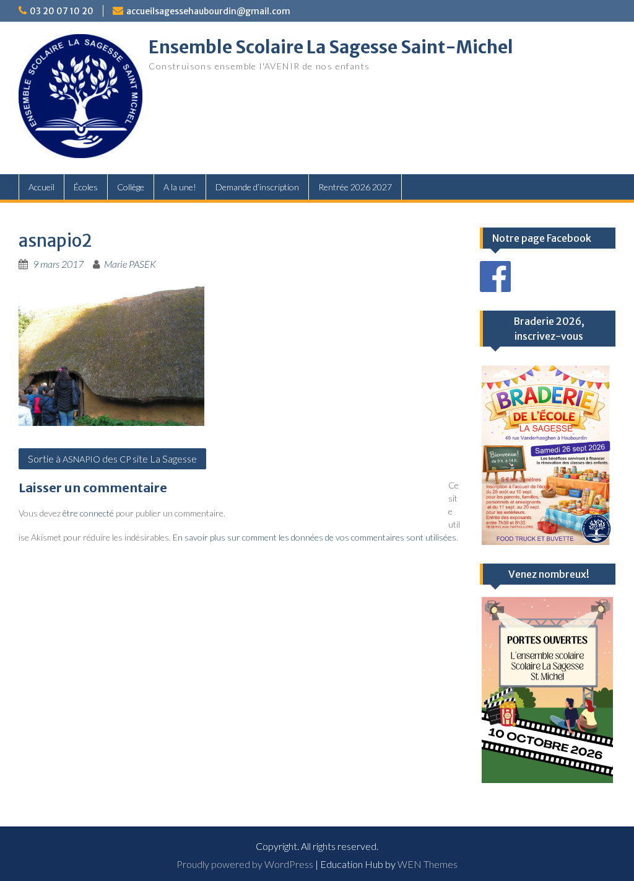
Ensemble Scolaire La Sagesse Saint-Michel (331, 47)
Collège (130, 187)
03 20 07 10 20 (61, 11)
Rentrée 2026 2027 (355, 187)
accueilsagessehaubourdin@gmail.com (208, 11)
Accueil (41, 187)
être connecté (88, 513)
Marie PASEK (130, 264)
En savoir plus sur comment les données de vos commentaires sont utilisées (314, 537)
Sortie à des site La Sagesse (112, 458)
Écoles (86, 187)
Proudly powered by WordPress (244, 864)
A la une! (179, 187)
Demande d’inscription (257, 187)
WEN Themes (427, 864)
